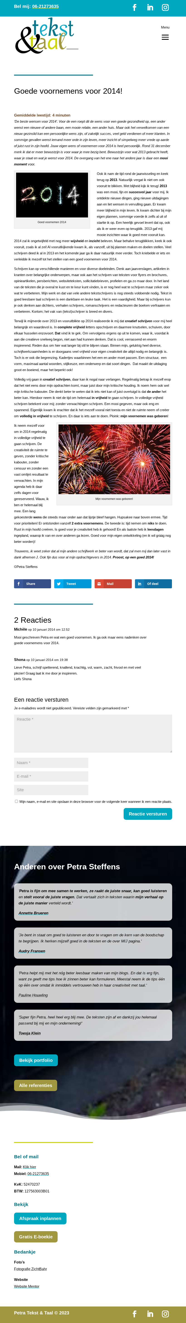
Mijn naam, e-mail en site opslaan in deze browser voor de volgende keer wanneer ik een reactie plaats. (96, 801)
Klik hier (29, 1167)
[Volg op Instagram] (165, 7)
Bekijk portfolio (36, 1060)
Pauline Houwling (33, 995)
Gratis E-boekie (36, 1236)
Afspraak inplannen (40, 1218)
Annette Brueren (33, 913)
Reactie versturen (148, 813)
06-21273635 (38, 1174)
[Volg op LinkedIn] (150, 7)
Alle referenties (35, 1085)
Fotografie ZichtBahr (30, 1269)
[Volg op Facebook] (134, 7)
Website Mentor (26, 1286)
